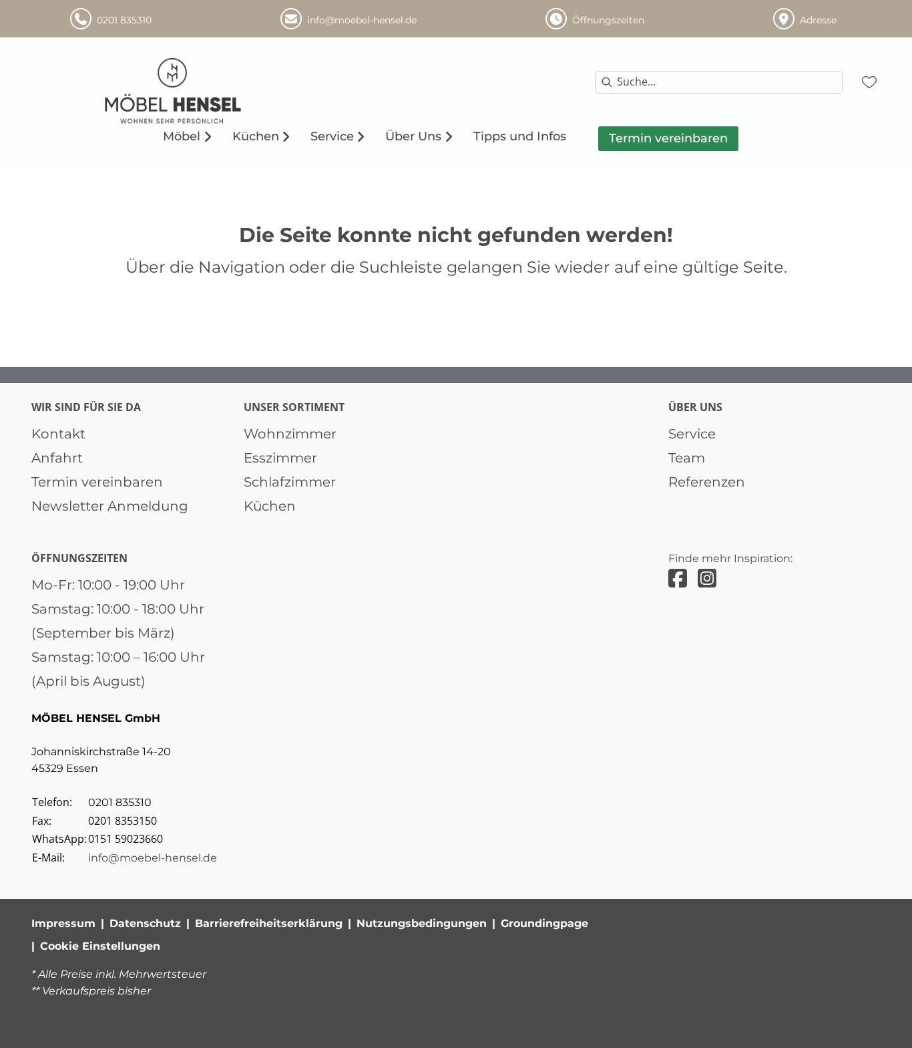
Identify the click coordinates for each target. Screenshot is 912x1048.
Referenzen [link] (706, 482)
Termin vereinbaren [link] (97, 482)
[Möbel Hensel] (208, 90)
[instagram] (707, 578)
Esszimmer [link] (280, 458)
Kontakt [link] (58, 434)
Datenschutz (145, 923)
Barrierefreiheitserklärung (269, 923)
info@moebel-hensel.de (152, 858)
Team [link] (686, 458)
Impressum (63, 923)
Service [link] (692, 434)
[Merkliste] (869, 82)
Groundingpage (544, 923)
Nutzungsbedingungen (422, 923)
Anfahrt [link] (57, 458)
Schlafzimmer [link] (290, 482)
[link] (181, 136)
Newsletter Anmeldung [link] (109, 506)
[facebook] (677, 578)
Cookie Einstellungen (100, 946)
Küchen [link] (270, 506)
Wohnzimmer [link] (290, 434)
